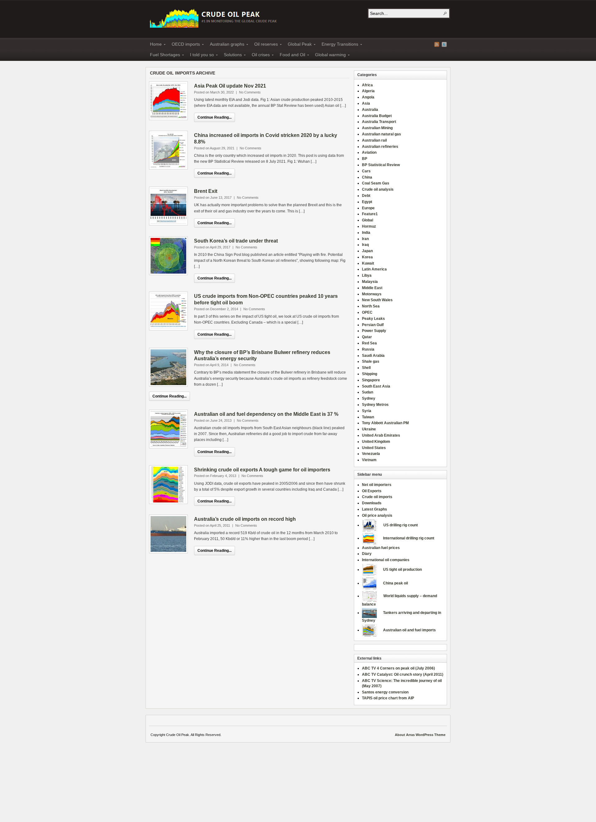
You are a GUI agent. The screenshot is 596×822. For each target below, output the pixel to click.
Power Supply (374, 331)
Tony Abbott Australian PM (385, 423)
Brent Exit (205, 191)
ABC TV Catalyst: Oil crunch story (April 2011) (402, 674)
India (366, 232)
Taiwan (368, 417)
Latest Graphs (374, 509)
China (367, 177)
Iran (365, 239)
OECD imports (184, 45)
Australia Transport (379, 122)
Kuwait (368, 263)
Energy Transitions (338, 45)
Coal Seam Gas (375, 183)
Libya (367, 275)
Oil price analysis (377, 515)
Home (154, 45)
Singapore (371, 380)
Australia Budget (377, 116)
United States (374, 448)
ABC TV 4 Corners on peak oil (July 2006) (398, 668)
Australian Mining (377, 128)
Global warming (328, 55)
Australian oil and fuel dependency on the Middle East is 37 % (266, 414)
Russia (368, 349)
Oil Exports (372, 491)
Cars (366, 171)
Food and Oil (290, 55)
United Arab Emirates (381, 435)
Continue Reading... (214, 117)
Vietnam (369, 460)
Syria (366, 411)
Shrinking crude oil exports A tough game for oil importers (262, 469)
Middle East (372, 288)
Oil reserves (264, 45)
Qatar (367, 337)
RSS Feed (436, 44)
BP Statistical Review (381, 165)
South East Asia (376, 386)
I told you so (200, 55)
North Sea (371, 306)
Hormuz (369, 226)
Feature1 (370, 214)
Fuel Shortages (163, 55)
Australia (370, 109)
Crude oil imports (377, 497)
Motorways (372, 294)
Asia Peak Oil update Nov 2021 (230, 86)
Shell (366, 368)
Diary (367, 554)
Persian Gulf (373, 325)
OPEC (367, 312)
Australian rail (374, 140)
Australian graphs (225, 45)
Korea (367, 257)
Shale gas (370, 361)
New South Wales (377, 300)
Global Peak (298, 45)
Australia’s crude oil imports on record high (245, 519)
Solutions (231, 55)
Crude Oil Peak (214, 17)
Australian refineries (380, 146)
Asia (366, 103)
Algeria (368, 91)
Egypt (367, 202)
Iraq (365, 245)
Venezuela (371, 454)
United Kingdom (376, 441)
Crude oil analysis (378, 189)
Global (367, 220)
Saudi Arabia (373, 355)
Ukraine (369, 429)
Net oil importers (376, 485)
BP (364, 159)
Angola (368, 97)
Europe (368, 208)
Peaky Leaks (373, 318)
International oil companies (385, 560)
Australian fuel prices (381, 548)
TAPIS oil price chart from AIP (388, 698)
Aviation (369, 152)
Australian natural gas (381, 134)
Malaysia (370, 281)
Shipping (369, 374)
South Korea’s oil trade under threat (236, 240)
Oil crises (259, 55)
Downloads (372, 503)
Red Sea (369, 343)
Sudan (367, 392)
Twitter (444, 44)
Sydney (368, 398)
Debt (366, 195)
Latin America (374, 269)
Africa (367, 85)
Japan (367, 251)
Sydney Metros (375, 404)
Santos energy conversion (385, 692)
